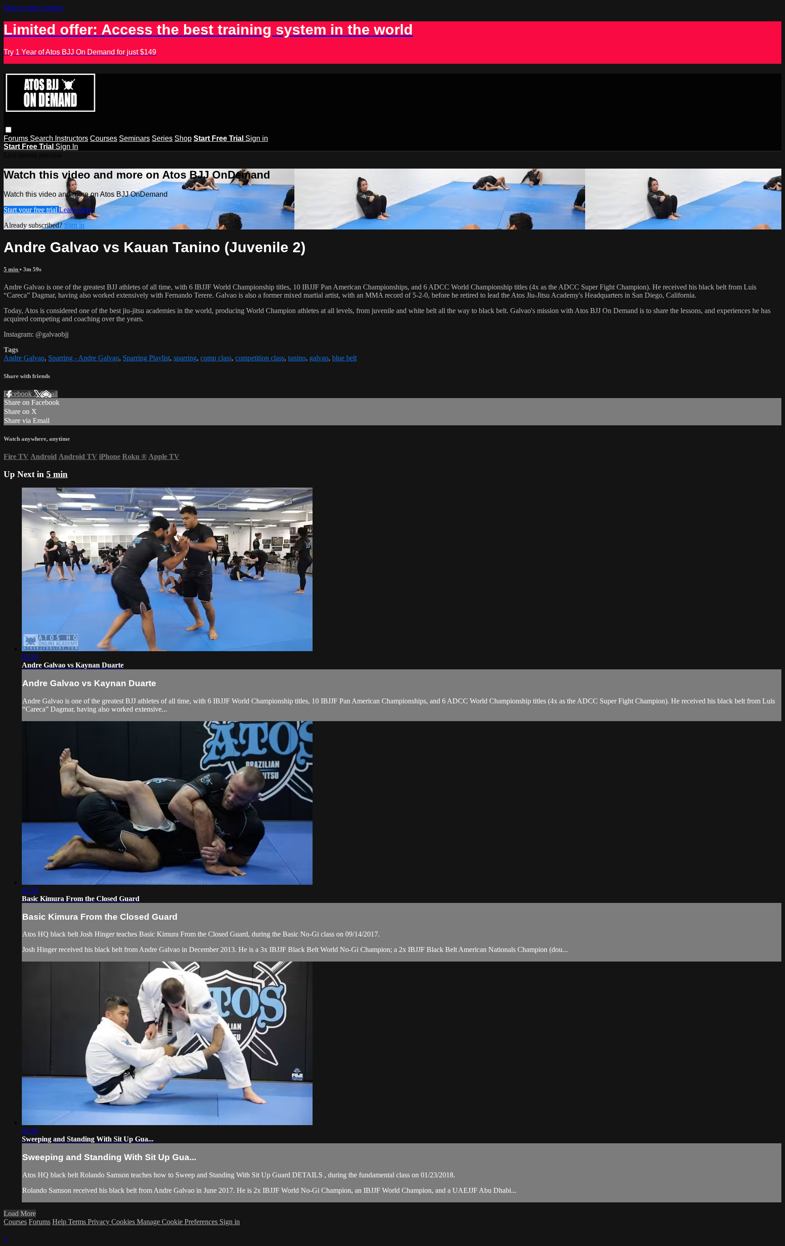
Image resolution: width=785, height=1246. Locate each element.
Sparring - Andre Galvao (83, 358)
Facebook (19, 394)
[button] (8, 130)
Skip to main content (33, 7)
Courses (103, 138)
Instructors (71, 138)
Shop (183, 138)
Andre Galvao (24, 358)
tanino (297, 358)
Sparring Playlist (146, 358)
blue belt (344, 358)
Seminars (134, 138)
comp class (216, 358)
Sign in (256, 138)
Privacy (99, 1222)
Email (49, 394)
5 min (12, 269)
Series (162, 138)
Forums (17, 138)
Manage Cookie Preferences (178, 1222)
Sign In (66, 146)
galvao (318, 358)
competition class (259, 358)
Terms (78, 1222)
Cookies (124, 1222)
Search (42, 138)
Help (60, 1222)
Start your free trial (31, 210)
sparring (185, 358)
